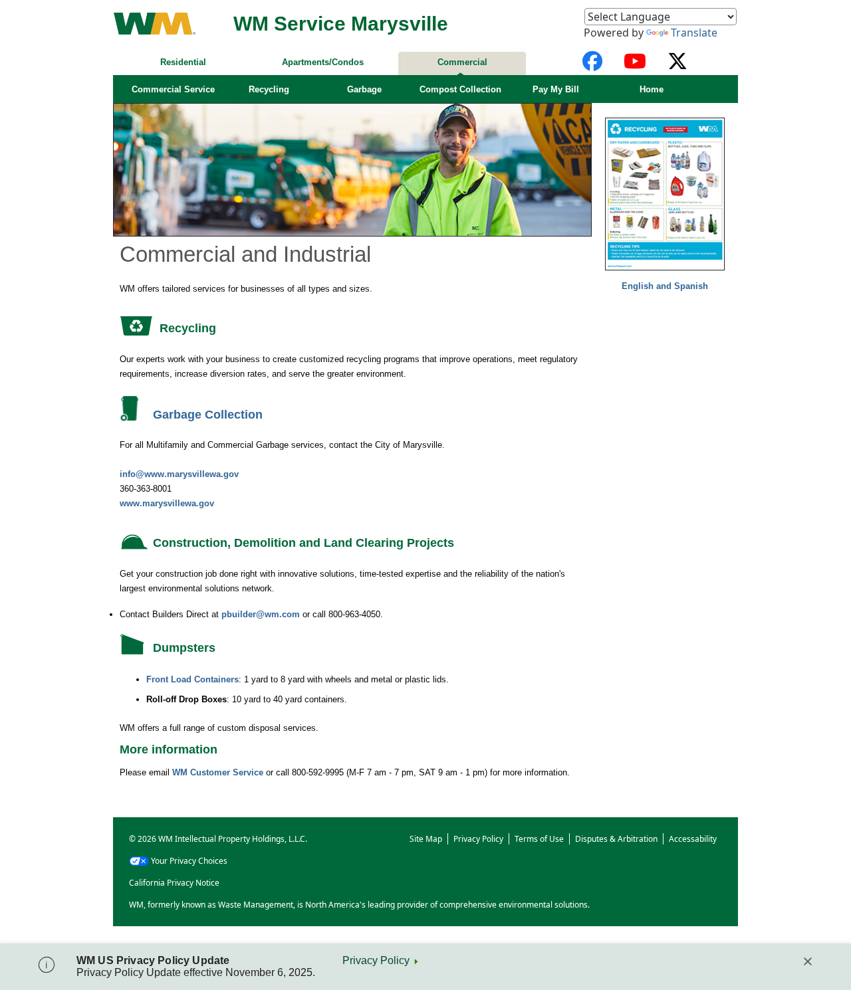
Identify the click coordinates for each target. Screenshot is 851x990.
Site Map (426, 838)
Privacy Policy (376, 960)
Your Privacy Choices (189, 860)
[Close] (807, 961)
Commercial (462, 62)
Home (652, 89)
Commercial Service (173, 89)
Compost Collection (460, 89)
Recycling (269, 89)
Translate (694, 32)
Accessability (693, 838)
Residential (183, 62)
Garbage (364, 89)
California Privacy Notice (174, 882)
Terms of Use (539, 838)
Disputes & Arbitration (616, 838)
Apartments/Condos (323, 62)
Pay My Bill (556, 89)
